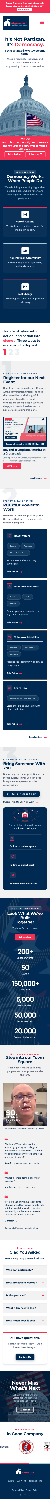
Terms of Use (18, 1490)
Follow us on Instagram (23, 846)
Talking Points (35, 1481)
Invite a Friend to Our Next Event (18, 801)
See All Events (35, 478)
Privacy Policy (32, 1490)
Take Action (12, 571)
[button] (13, 546)
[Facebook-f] (25, 1494)
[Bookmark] (29, 1494)
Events (11, 1481)
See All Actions (35, 737)
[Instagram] (20, 1494)
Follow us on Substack (22, 864)
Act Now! (21, 1481)
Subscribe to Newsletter (23, 883)
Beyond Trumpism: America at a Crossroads (24, 451)
